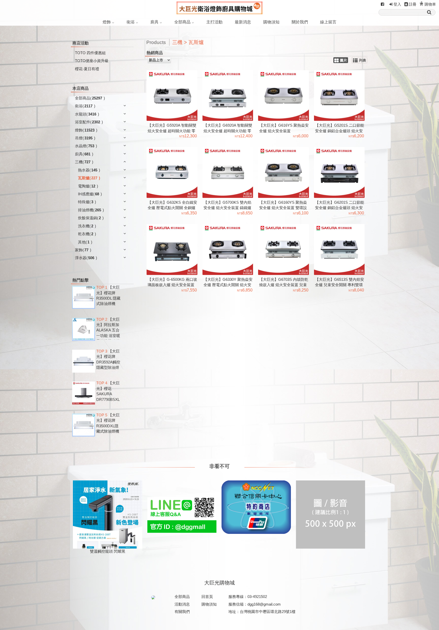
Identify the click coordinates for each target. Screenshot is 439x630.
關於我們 (300, 22)
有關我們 (182, 611)
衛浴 (131, 22)
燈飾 (107, 22)
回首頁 (207, 596)
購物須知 (271, 22)
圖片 (343, 60)
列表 (362, 60)
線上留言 (328, 22)
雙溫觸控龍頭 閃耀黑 (107, 551)
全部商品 (182, 22)
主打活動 (214, 22)
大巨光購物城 (219, 582)
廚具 (154, 22)
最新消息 (243, 22)
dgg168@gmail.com (264, 604)
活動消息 (182, 604)
